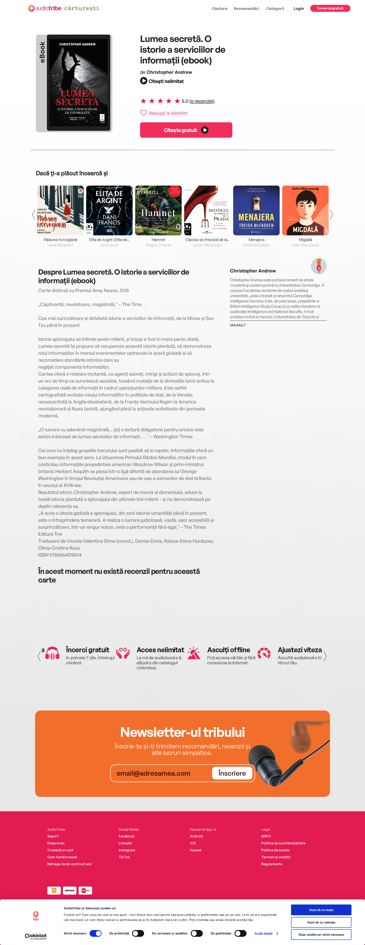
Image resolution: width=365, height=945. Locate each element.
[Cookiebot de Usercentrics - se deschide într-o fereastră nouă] (35, 937)
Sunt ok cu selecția (321, 922)
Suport (53, 836)
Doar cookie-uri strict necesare (321, 934)
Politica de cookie (275, 850)
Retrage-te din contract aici (69, 864)
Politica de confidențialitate (283, 843)
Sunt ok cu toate (321, 910)
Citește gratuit (180, 130)
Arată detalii (263, 933)
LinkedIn (125, 843)
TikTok (124, 857)
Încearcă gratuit (330, 8)
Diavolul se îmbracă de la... (207, 239)
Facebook (127, 836)
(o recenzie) (202, 101)
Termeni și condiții (275, 857)
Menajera (256, 239)
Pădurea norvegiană (60, 239)
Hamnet (158, 239)
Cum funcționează (62, 857)
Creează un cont (60, 850)
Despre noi (55, 843)
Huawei (195, 850)
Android (196, 836)
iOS (193, 843)
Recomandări (246, 8)
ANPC (266, 836)
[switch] (138, 933)
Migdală (305, 239)
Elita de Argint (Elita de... (109, 239)
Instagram (127, 850)
